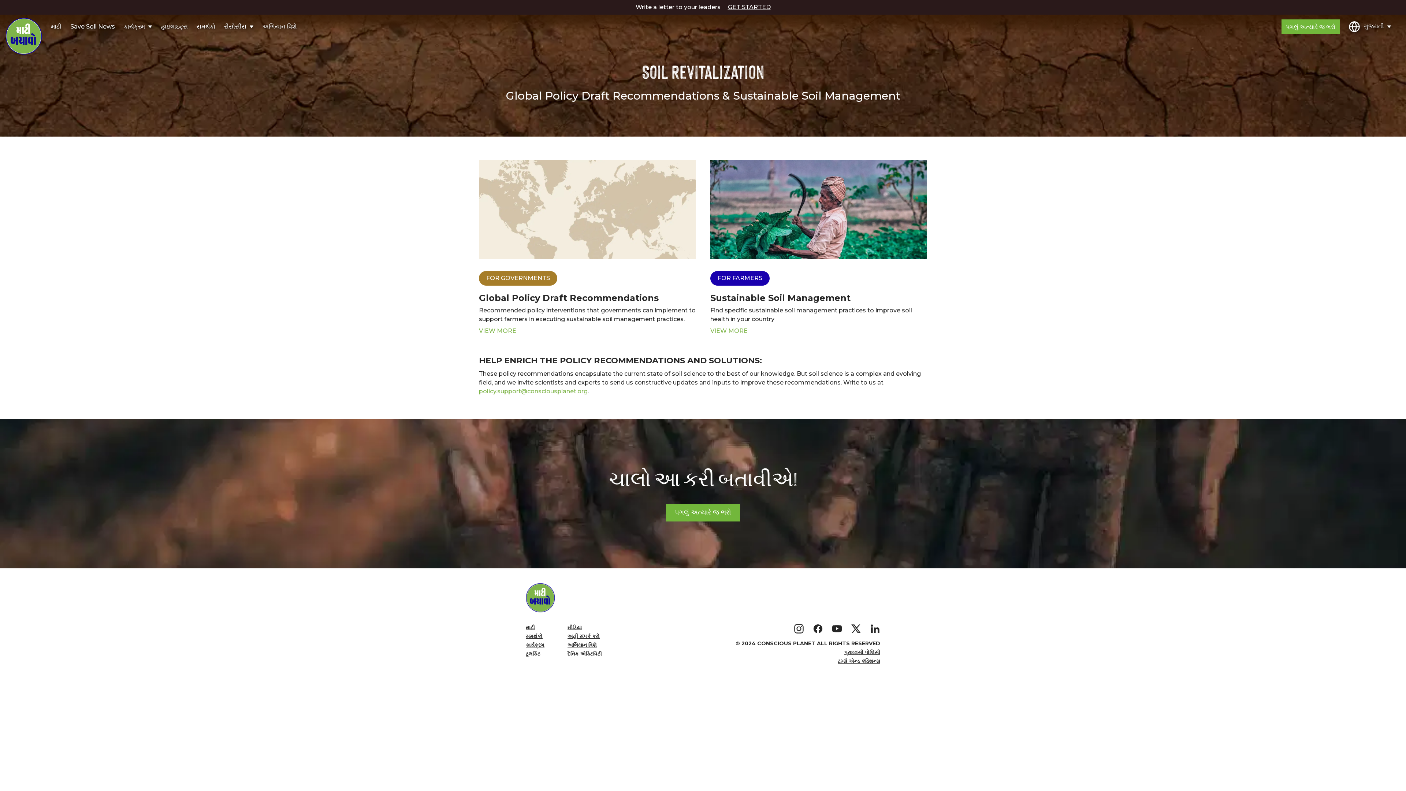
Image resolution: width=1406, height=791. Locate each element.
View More (497, 330)
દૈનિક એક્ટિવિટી (585, 653)
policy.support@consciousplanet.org (533, 391)
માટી (56, 26)
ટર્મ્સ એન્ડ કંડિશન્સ (859, 661)
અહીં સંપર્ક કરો (584, 636)
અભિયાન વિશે (280, 26)
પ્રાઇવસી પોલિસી (862, 652)
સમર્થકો (206, 26)
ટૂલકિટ (533, 653)
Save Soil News (92, 26)
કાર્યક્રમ (535, 645)
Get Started (749, 7)
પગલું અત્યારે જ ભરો (1310, 26)
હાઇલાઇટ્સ (174, 26)
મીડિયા (575, 627)
